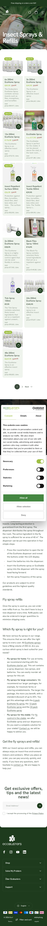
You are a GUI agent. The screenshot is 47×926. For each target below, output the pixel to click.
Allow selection (24, 506)
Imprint (36, 921)
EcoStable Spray (34, 134)
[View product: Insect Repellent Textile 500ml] (40, 178)
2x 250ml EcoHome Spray (12, 242)
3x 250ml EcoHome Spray (33, 80)
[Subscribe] (39, 805)
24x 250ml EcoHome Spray (33, 299)
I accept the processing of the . (25, 813)
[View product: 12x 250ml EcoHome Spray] (18, 126)
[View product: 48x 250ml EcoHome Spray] (18, 345)
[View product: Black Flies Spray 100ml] (40, 233)
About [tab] (38, 416)
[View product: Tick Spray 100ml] (18, 290)
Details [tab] (23, 416)
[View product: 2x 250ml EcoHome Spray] (18, 233)
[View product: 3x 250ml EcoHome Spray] (40, 72)
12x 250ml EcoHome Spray (12, 135)
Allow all (23, 498)
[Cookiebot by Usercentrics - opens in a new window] (33, 408)
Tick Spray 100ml (10, 299)
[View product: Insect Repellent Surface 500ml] (18, 178)
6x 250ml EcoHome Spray (12, 80)
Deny (23, 515)
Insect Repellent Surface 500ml (12, 187)
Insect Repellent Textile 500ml (34, 187)
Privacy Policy (37, 813)
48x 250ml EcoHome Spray (12, 354)
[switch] (40, 469)
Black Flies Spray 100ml (32, 242)
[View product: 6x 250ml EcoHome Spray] (18, 72)
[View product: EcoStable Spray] (40, 126)
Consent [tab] (8, 416)
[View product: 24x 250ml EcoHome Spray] (40, 290)
